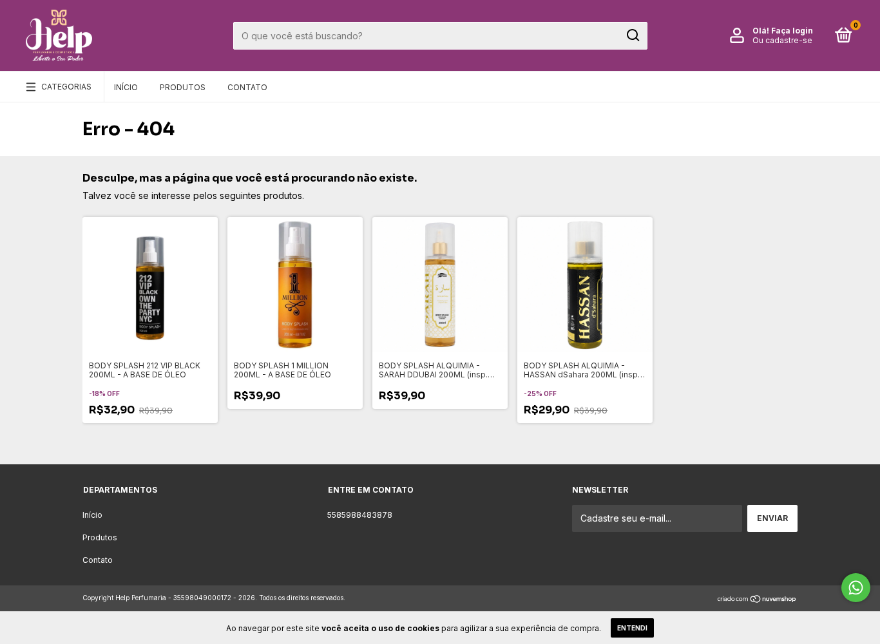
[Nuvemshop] (757, 599)
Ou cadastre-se (782, 40)
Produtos (183, 87)
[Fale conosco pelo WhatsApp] (855, 587)
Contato (247, 87)
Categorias (66, 86)
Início (126, 87)
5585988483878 (359, 515)
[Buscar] (632, 35)
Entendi (632, 628)
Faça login (792, 30)
